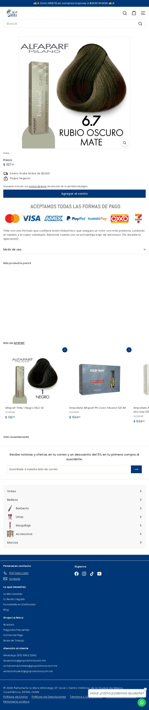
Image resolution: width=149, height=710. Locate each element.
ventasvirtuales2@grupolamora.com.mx (28, 671)
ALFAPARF (19, 343)
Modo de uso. (12, 249)
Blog (6, 609)
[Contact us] (142, 702)
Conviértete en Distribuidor (19, 604)
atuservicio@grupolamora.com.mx (24, 660)
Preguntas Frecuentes (16, 630)
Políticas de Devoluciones (49, 697)
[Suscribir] (136, 469)
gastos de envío (38, 186)
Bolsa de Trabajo (13, 640)
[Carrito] (134, 13)
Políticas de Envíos (15, 697)
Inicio (6, 153)
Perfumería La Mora (16, 701)
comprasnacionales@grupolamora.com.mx (30, 665)
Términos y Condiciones (86, 697)
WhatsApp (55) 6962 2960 (19, 655)
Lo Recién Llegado (14, 599)
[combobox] (74, 23)
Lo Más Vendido (13, 594)
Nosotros (8, 624)
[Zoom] (124, 142)
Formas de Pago (13, 635)
